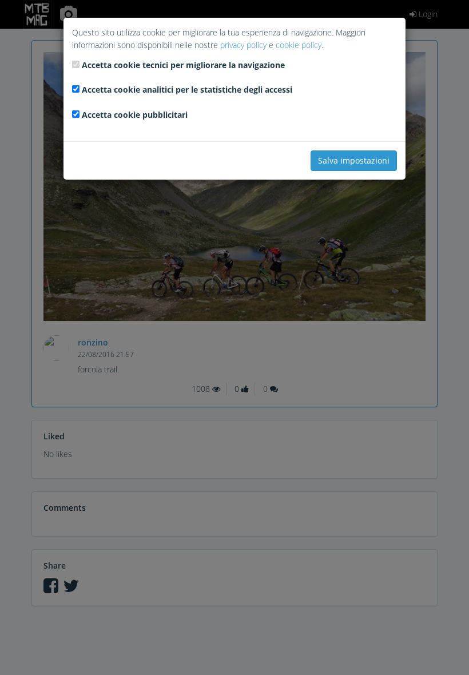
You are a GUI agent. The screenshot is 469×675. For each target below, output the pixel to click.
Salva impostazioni (353, 160)
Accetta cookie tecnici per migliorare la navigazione (183, 64)
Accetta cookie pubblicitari (135, 114)
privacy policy (243, 44)
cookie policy (298, 44)
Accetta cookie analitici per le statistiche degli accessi (187, 89)
